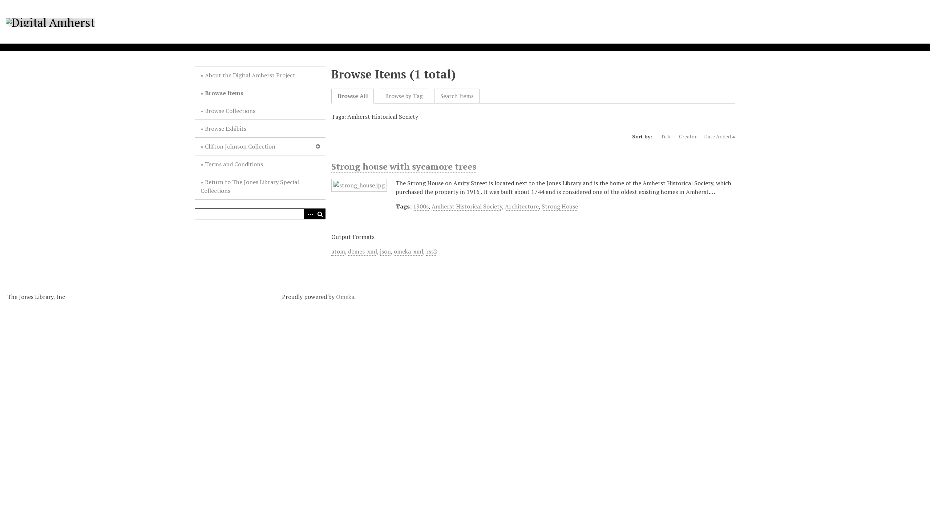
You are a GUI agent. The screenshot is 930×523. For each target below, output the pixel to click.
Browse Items (224, 93)
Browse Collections (230, 111)
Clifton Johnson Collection (240, 146)
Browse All (352, 96)
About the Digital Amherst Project (250, 75)
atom (338, 251)
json (385, 251)
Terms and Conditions (234, 164)
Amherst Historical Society (467, 206)
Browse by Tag (404, 96)
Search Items (457, 96)
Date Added (717, 136)
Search (320, 213)
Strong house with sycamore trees (403, 166)
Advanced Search (309, 213)
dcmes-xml (362, 251)
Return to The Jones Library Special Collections (250, 186)
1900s (421, 206)
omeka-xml (408, 251)
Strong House (560, 206)
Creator (688, 136)
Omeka (345, 297)
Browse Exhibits (225, 129)
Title (666, 136)
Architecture (522, 206)
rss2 (431, 251)
